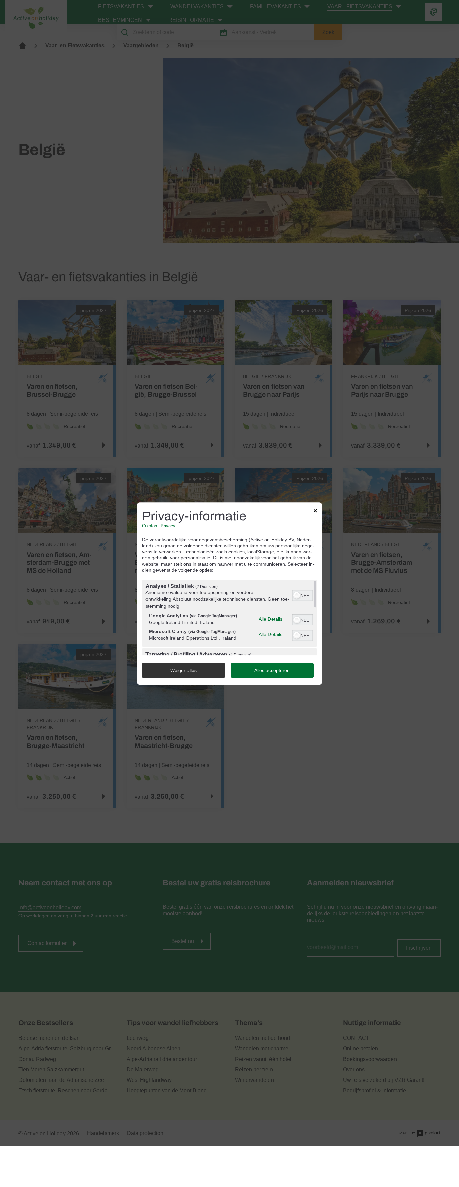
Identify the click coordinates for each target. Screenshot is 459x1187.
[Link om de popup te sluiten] (315, 511)
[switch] (303, 594)
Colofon (149, 526)
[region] (229, 617)
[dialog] (229, 593)
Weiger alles (183, 670)
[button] (296, 595)
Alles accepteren (272, 670)
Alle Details (270, 619)
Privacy (168, 526)
